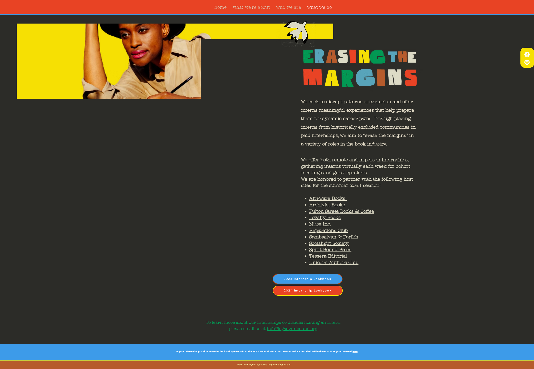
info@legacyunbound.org (292, 328)
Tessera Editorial (328, 256)
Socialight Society (329, 243)
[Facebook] (527, 54)
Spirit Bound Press (330, 249)
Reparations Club (328, 230)
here (355, 351)
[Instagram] (527, 62)
